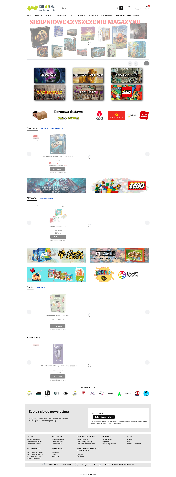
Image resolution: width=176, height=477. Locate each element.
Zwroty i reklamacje (33, 439)
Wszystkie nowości (46, 198)
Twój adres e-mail (97, 413)
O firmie (130, 439)
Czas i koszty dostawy (84, 441)
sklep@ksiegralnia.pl (88, 465)
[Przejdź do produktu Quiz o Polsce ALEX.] (58, 214)
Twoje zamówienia (58, 439)
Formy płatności (82, 439)
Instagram (55, 456)
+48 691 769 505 (53, 465)
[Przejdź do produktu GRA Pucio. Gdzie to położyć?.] (58, 303)
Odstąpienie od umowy (34, 441)
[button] (121, 8)
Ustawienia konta (57, 441)
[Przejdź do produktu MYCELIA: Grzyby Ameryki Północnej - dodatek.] (58, 354)
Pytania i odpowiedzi (34, 444)
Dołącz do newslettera (103, 417)
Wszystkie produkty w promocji (52, 128)
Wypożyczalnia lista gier (35, 454)
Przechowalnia (57, 444)
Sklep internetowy (87, 474)
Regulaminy (106, 441)
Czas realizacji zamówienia (86, 444)
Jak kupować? (107, 439)
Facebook (55, 454)
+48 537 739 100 (66, 465)
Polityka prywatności (109, 444)
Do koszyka (57, 169)
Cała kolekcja (40, 287)
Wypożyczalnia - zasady (35, 452)
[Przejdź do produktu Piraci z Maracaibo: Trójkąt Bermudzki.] (58, 144)
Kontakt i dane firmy (134, 444)
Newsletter (55, 452)
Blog (128, 441)
